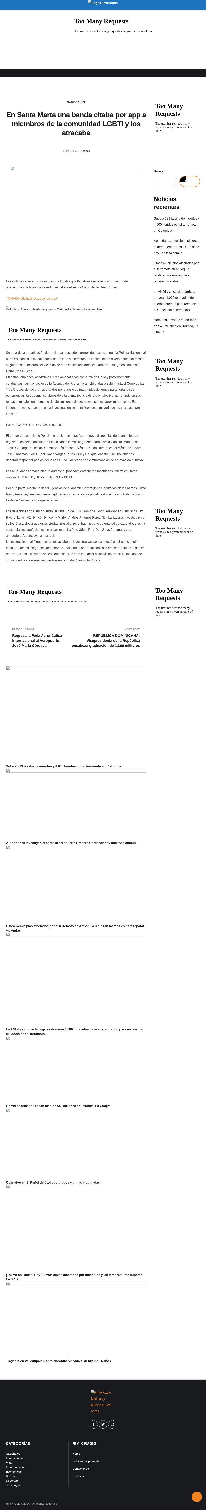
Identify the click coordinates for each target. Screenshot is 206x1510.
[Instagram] (112, 1424)
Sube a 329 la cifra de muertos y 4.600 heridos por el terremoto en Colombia (63, 766)
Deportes (12, 1480)
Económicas (14, 1471)
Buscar (159, 171)
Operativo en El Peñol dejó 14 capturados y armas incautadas (53, 1182)
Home (76, 1453)
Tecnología (13, 1485)
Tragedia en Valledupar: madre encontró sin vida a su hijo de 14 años (58, 1361)
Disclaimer (79, 1476)
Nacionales (76, 102)
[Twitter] (103, 1424)
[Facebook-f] (94, 1424)
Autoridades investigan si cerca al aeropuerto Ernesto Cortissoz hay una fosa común (71, 843)
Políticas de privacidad (87, 1461)
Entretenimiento (16, 1467)
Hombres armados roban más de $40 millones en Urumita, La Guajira (58, 1106)
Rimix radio (13, 1503)
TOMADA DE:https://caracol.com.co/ (32, 298)
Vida (9, 1462)
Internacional (14, 1458)
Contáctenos (81, 1468)
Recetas (11, 1476)
